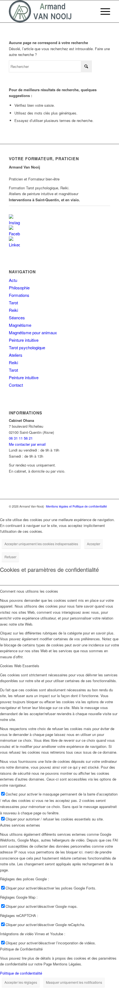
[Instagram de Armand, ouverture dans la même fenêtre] (14, 219)
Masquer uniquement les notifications (74, 982)
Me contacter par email (27, 444)
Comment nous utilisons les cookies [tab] (29, 591)
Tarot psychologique (27, 347)
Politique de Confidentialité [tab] (21, 949)
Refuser (10, 556)
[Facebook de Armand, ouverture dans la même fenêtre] (14, 230)
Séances (17, 317)
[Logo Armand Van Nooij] (49, 11)
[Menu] (102, 11)
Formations (19, 295)
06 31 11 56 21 (21, 438)
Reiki (13, 310)
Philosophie (19, 287)
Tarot (13, 302)
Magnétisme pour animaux (33, 332)
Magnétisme (20, 325)
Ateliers (15, 355)
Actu (13, 280)
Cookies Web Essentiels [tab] (19, 665)
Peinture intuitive (23, 340)
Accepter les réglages (20, 982)
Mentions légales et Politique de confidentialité (76, 506)
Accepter (93, 543)
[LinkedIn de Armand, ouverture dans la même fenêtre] (14, 241)
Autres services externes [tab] (20, 825)
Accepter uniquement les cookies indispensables (41, 543)
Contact (16, 385)
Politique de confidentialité (21, 973)
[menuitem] (102, 11)
